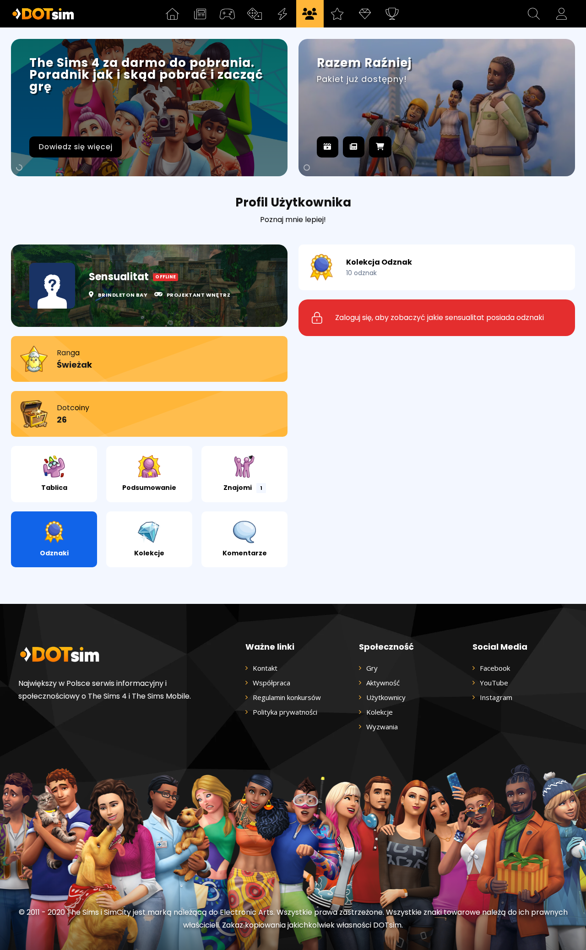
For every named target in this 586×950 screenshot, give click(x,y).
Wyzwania (382, 726)
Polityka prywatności (285, 712)
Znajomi (242, 487)
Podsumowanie (149, 487)
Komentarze (244, 553)
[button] (534, 13)
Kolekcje (149, 553)
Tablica (54, 487)
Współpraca (271, 682)
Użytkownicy (386, 697)
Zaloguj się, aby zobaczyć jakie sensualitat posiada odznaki (439, 317)
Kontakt (265, 668)
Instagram (496, 697)
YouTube (494, 682)
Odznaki (54, 553)
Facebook (495, 668)
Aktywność (383, 682)
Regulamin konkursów (287, 697)
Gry (372, 668)
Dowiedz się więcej (75, 146)
